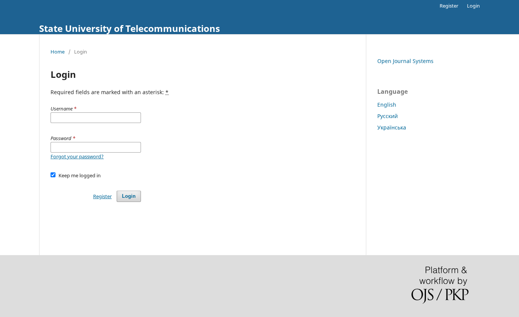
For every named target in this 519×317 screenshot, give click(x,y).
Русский (387, 116)
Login (473, 5)
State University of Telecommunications (129, 28)
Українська (391, 127)
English (386, 104)
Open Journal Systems (405, 61)
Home (58, 51)
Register (449, 5)
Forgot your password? (77, 156)
